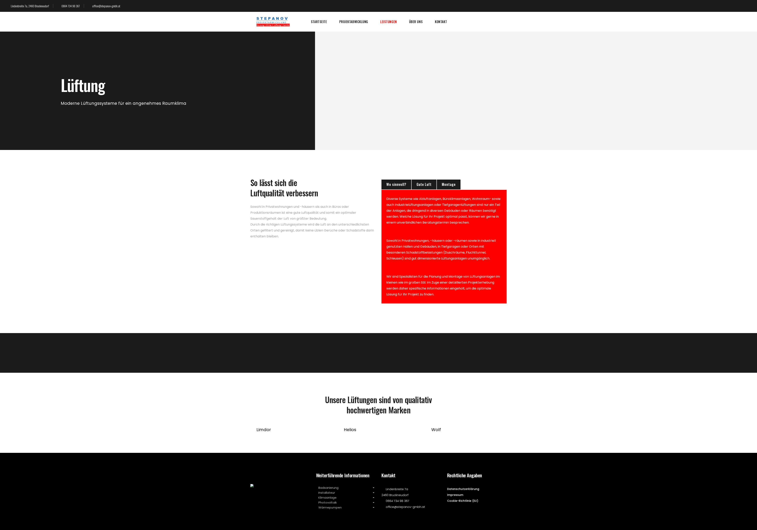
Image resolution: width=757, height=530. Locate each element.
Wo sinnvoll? (396, 184)
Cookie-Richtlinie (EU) (462, 501)
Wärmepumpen (330, 507)
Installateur (326, 492)
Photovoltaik (327, 502)
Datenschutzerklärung (463, 489)
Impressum (455, 495)
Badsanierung (328, 487)
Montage (449, 184)
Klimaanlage (327, 497)
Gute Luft (424, 184)
